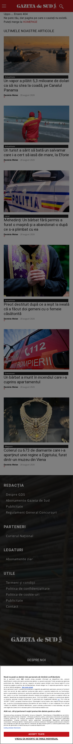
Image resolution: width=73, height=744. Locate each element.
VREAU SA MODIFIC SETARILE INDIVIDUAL (36, 738)
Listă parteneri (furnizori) (12, 728)
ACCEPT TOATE (36, 734)
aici (59, 699)
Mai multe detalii (27, 687)
